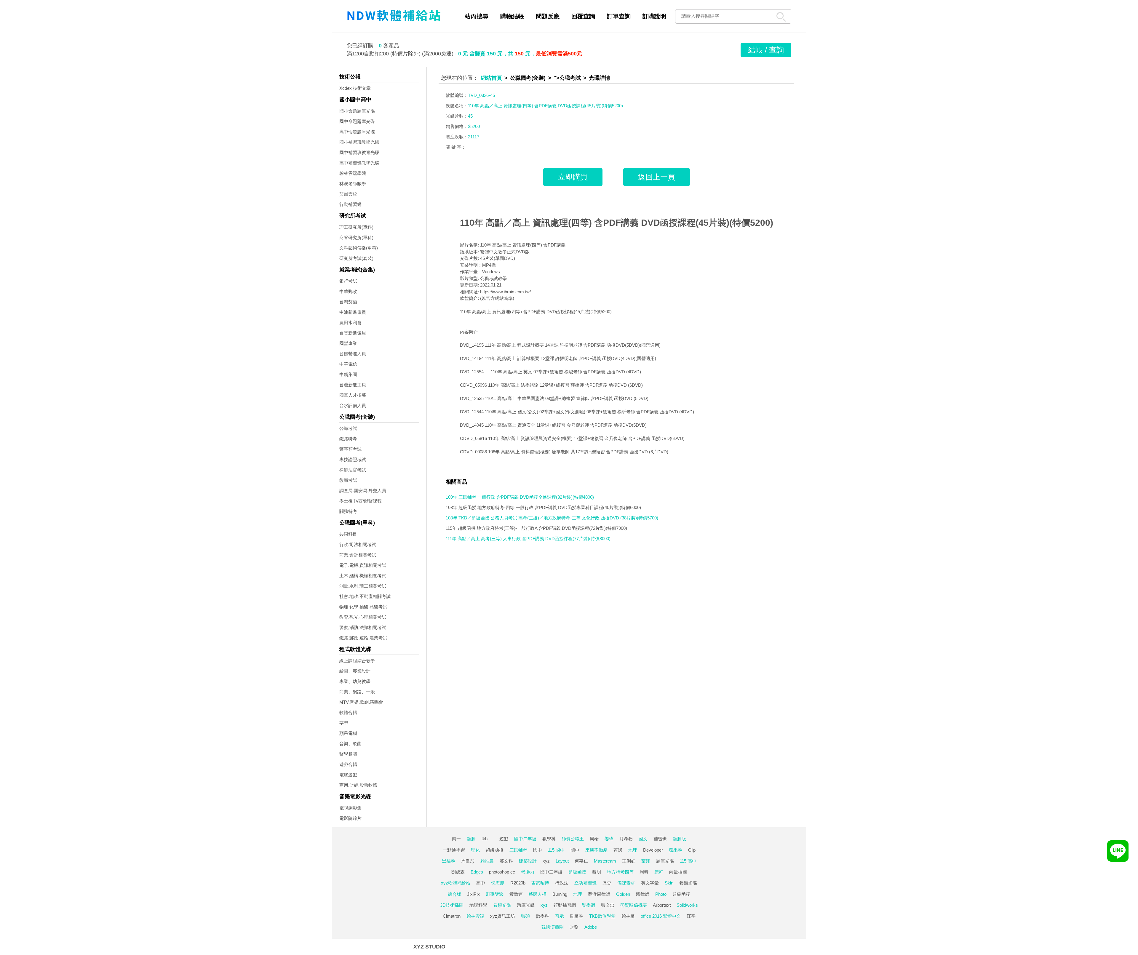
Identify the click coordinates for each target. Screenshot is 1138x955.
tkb (485, 838)
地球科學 (478, 905)
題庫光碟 (665, 860)
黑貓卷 (448, 860)
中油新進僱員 (352, 312)
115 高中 (688, 860)
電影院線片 (350, 818)
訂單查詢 (619, 16)
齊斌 (617, 849)
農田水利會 (350, 322)
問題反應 (548, 16)
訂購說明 (654, 16)
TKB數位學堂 (602, 916)
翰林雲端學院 (352, 173)
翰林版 (628, 916)
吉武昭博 (540, 882)
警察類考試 (350, 449)
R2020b (517, 882)
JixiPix (473, 894)
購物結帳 (512, 16)
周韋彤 (467, 860)
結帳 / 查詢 (766, 50)
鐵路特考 (348, 438)
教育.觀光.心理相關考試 (362, 617)
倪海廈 (497, 882)
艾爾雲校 (348, 193)
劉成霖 (458, 871)
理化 (475, 849)
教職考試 (348, 480)
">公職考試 (567, 78)
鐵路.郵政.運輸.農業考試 (363, 637)
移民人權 (537, 894)
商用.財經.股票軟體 (358, 785)
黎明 (596, 871)
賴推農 (487, 860)
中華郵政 (348, 291)
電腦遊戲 (348, 774)
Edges (477, 871)
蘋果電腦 (348, 733)
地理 (632, 849)
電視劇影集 (350, 807)
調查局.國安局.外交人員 (362, 490)
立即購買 (573, 177)
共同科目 (348, 534)
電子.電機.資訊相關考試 (362, 565)
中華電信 (348, 364)
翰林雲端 (475, 916)
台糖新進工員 (352, 384)
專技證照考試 (352, 459)
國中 (537, 849)
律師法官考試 (352, 469)
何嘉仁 (581, 860)
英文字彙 (650, 882)
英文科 (506, 860)
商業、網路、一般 (357, 691)
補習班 (660, 838)
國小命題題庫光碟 (357, 110)
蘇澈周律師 (599, 894)
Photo (661, 894)
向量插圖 (678, 871)
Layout (562, 860)
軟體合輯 (348, 712)
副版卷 (576, 916)
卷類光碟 (688, 882)
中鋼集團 (348, 374)
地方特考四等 (620, 871)
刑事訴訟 (495, 894)
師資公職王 (573, 838)
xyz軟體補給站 (455, 882)
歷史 (606, 882)
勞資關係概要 (633, 905)
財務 (574, 927)
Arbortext (662, 905)
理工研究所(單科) (356, 227)
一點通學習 (454, 849)
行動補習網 (350, 204)
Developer (653, 849)
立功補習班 (585, 882)
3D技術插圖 (451, 905)
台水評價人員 (352, 405)
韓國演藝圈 (552, 927)
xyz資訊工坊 (502, 916)
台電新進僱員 (352, 332)
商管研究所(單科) (356, 237)
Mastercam (605, 860)
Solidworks (687, 905)
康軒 (658, 871)
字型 (343, 722)
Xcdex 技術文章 (355, 88)
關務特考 (348, 511)
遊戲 (503, 838)
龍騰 (471, 838)
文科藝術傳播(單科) (358, 247)
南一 (456, 838)
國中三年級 (551, 871)
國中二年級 (525, 838)
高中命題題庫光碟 (357, 131)
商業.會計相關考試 (357, 554)
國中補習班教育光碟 (359, 152)
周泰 (594, 838)
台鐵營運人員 (352, 353)
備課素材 (626, 882)
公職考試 (348, 428)
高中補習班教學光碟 (359, 162)
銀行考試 (348, 281)
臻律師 (642, 894)
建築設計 (528, 860)
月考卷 (626, 838)
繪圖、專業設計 (354, 671)
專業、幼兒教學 (354, 681)
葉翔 (645, 860)
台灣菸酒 (348, 301)
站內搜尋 (476, 16)
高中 (480, 882)
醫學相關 (348, 753)
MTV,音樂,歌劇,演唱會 (361, 702)
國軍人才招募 (352, 395)
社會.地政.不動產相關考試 (365, 596)
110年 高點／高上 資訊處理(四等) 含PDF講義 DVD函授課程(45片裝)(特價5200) (616, 223)
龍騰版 (679, 838)
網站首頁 (491, 78)
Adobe (590, 927)
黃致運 (516, 894)
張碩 (525, 916)
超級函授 (495, 849)
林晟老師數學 (352, 183)
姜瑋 (609, 838)
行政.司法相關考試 (357, 544)
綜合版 (454, 894)
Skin (669, 882)
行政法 (561, 882)
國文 (643, 838)
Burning (559, 894)
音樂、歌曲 (350, 743)
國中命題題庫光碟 (357, 121)
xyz (546, 860)
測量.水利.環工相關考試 (362, 585)
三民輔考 (518, 849)
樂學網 (588, 905)
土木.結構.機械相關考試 (362, 575)
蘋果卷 (675, 849)
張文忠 (607, 905)
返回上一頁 (656, 177)
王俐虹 (628, 860)
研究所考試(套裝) (356, 258)
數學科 (549, 838)
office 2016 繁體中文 (661, 916)
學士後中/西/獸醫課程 (360, 500)
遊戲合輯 (348, 764)
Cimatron (452, 916)
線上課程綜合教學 (357, 660)
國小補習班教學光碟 (359, 142)
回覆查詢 (583, 16)
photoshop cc (502, 871)
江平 (691, 916)
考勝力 (527, 871)
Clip (692, 849)
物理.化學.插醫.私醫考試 (363, 606)
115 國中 (556, 849)
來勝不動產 (596, 849)
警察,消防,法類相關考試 (362, 627)
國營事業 (348, 343)
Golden (623, 894)
